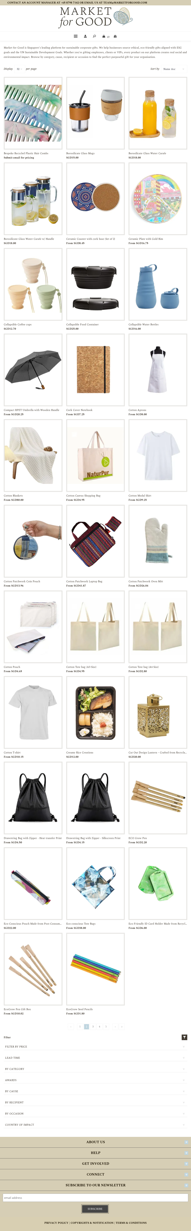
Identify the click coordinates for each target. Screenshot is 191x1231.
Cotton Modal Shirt (140, 496)
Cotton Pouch (12, 667)
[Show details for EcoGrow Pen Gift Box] (33, 969)
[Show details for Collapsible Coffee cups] (33, 284)
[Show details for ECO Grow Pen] (157, 798)
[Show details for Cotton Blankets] (33, 455)
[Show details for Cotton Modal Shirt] (157, 455)
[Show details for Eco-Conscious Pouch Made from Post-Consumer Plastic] (33, 883)
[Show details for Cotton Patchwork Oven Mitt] (157, 541)
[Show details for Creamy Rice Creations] (95, 712)
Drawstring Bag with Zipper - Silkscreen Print (93, 838)
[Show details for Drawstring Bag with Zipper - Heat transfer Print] (33, 798)
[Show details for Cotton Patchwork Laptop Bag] (95, 541)
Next (115, 1027)
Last (122, 1027)
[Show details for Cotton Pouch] (33, 626)
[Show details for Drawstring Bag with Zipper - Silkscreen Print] (95, 798)
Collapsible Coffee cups (18, 324)
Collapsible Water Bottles (144, 324)
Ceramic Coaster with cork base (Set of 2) (90, 239)
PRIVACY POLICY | (57, 1223)
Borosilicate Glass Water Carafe (147, 153)
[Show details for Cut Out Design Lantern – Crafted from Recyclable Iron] (157, 712)
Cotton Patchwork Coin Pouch (22, 581)
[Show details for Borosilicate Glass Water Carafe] (157, 113)
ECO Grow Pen (138, 838)
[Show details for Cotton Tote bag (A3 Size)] (95, 626)
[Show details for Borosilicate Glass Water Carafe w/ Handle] (33, 198)
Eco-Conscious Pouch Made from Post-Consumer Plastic (33, 924)
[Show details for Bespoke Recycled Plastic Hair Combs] (33, 113)
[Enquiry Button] (115, 36)
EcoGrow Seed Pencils (79, 1009)
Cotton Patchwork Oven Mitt (146, 581)
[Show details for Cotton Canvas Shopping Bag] (95, 455)
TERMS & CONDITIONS (131, 1223)
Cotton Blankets (13, 496)
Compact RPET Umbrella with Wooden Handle (31, 410)
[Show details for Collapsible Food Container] (95, 284)
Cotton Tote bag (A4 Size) (144, 667)
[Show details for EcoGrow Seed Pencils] (95, 969)
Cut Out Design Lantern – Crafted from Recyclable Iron (158, 753)
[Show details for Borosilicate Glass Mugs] (95, 113)
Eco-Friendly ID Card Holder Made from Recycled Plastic (158, 924)
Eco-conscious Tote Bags (81, 924)
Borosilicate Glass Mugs (80, 153)
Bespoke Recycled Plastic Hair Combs (26, 153)
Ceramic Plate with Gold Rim (146, 239)
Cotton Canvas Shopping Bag (83, 496)
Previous (71, 1027)
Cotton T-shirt (12, 753)
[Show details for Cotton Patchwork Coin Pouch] (33, 541)
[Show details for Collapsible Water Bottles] (157, 284)
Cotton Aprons (137, 410)
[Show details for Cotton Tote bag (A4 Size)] (157, 626)
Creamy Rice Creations (79, 753)
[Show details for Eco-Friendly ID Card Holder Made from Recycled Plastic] (157, 883)
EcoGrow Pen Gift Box (17, 1009)
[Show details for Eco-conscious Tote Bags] (95, 883)
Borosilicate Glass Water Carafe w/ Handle (29, 239)
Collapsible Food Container (82, 324)
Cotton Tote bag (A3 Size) (81, 667)
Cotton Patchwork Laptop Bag (84, 581)
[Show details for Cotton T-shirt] (33, 712)
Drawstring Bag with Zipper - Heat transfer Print (33, 838)
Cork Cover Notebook (79, 410)
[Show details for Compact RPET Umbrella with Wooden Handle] (33, 369)
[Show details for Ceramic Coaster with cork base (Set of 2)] (95, 198)
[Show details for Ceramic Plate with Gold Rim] (157, 198)
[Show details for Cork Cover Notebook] (95, 369)
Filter (184, 1037)
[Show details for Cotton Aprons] (157, 369)
